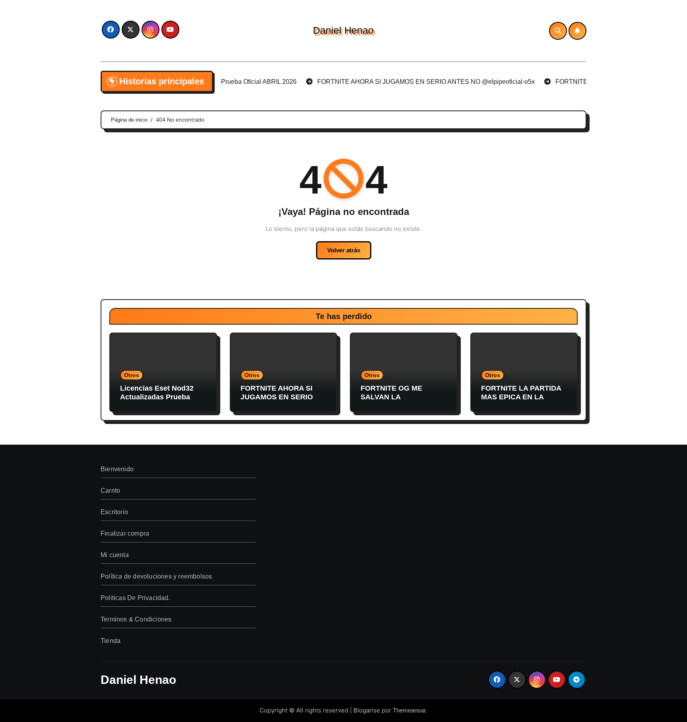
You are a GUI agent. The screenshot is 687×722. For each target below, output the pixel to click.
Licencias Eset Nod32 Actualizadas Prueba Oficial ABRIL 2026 (157, 396)
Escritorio (114, 512)
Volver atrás (343, 250)
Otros (131, 375)
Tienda (110, 640)
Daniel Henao (343, 30)
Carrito (110, 490)
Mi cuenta (115, 555)
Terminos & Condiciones (136, 619)
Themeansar (409, 710)
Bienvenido (117, 469)
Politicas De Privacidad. (135, 597)
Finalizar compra (125, 533)
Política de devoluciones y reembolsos (156, 576)
